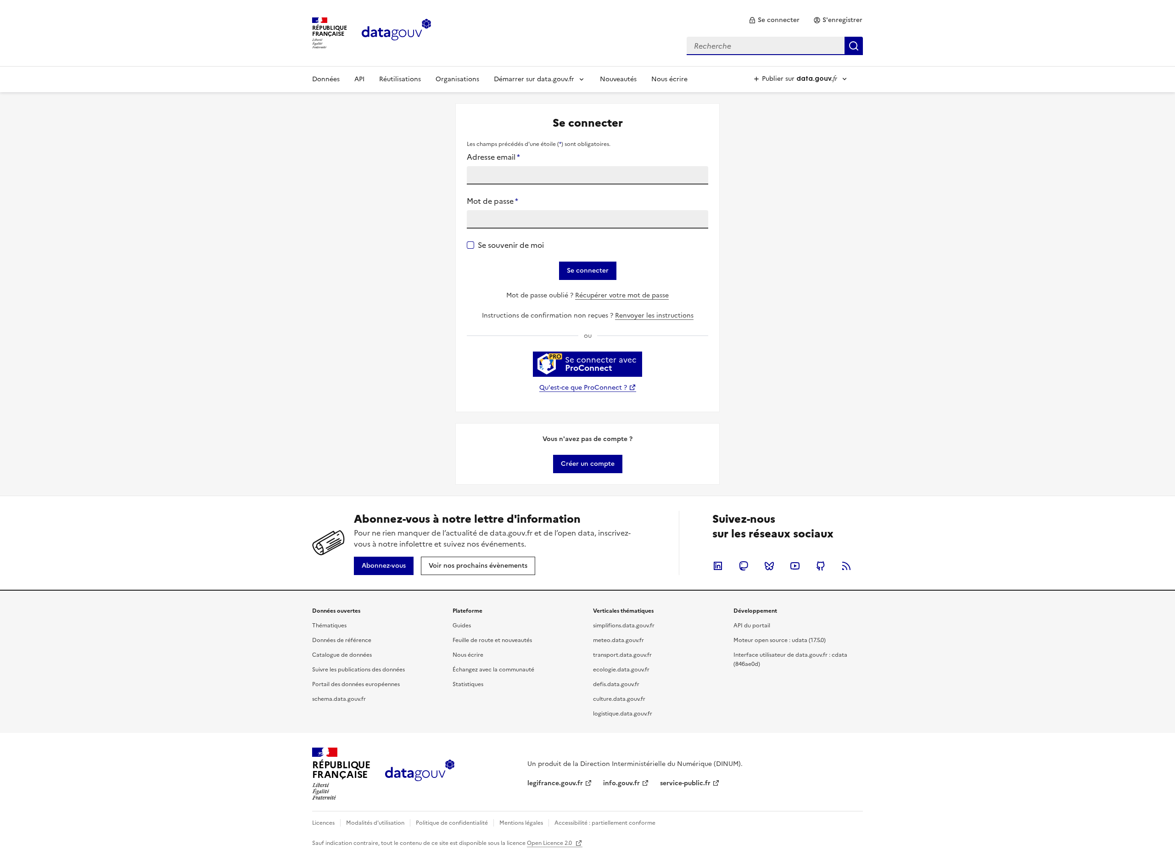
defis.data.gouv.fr (616, 684)
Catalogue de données (342, 655)
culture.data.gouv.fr (619, 699)
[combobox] (775, 46)
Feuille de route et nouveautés (492, 640)
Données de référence (341, 640)
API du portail (751, 625)
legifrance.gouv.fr (555, 783)
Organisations (457, 79)
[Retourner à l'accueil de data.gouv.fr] (396, 32)
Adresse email (493, 156)
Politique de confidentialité (452, 823)
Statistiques (468, 684)
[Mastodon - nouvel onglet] (743, 566)
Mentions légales (521, 823)
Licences (323, 823)
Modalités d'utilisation (375, 823)
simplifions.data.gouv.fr (624, 625)
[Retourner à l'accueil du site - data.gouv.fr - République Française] (419, 774)
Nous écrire (669, 79)
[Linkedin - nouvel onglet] (718, 566)
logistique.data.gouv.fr (622, 714)
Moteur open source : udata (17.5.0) (779, 640)
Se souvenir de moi (511, 245)
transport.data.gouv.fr (622, 655)
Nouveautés (618, 79)
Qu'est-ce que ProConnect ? (583, 387)
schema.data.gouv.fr (339, 699)
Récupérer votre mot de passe (622, 295)
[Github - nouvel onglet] (820, 566)
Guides (462, 625)
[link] (774, 20)
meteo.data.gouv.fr (618, 640)
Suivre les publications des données (358, 669)
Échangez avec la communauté (493, 669)
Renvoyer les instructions (654, 315)
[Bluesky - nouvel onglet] (769, 566)
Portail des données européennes (356, 684)
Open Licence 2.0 (550, 843)
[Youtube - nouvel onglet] (795, 566)
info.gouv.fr (621, 783)
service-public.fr (685, 783)
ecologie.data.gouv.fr (621, 669)
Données (326, 79)
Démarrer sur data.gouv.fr (534, 79)
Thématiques (329, 625)
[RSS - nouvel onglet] (846, 566)
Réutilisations (400, 79)
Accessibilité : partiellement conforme (604, 823)
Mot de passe (492, 201)
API (359, 79)
